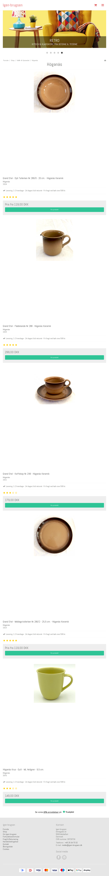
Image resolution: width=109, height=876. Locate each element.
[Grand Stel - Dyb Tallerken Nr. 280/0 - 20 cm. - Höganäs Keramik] (54, 123)
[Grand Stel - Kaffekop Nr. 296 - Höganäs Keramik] (54, 418)
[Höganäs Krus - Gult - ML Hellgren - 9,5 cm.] (54, 714)
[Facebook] (58, 857)
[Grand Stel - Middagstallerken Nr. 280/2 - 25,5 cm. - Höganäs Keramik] (54, 566)
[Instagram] (64, 857)
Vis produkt (54, 209)
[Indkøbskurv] (95, 5)
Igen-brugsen (13, 5)
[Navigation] (102, 5)
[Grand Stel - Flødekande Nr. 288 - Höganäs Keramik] (54, 271)
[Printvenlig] (105, 60)
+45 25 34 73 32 (71, 842)
